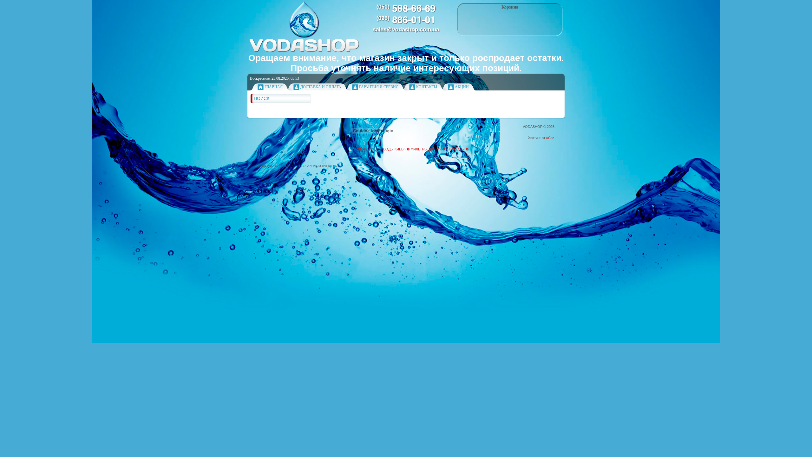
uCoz (550, 138)
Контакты (426, 87)
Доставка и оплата (320, 87)
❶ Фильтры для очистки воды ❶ (438, 149)
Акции (462, 87)
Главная (274, 87)
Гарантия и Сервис (378, 87)
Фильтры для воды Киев (380, 149)
